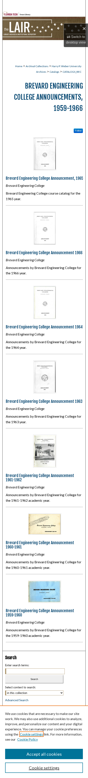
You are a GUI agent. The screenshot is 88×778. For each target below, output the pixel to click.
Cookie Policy (27, 739)
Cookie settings (31, 734)
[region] (44, 741)
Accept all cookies (44, 754)
